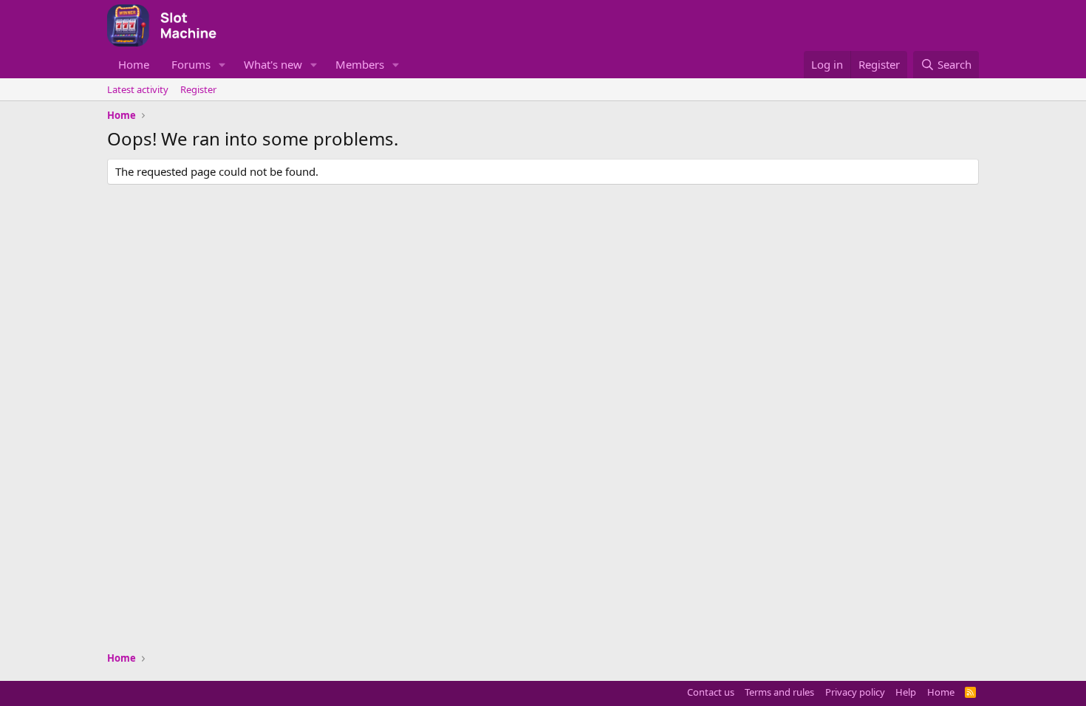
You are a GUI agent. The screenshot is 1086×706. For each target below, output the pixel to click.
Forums (191, 64)
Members (359, 64)
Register (198, 89)
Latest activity (137, 89)
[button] (222, 64)
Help (905, 692)
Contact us (710, 692)
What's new (273, 64)
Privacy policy (855, 692)
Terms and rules (779, 692)
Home (133, 64)
